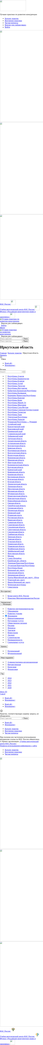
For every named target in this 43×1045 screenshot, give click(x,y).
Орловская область (15, 508)
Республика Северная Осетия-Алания (23, 410)
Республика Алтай (15, 383)
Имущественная (14, 665)
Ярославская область (16, 554)
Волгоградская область (17, 453)
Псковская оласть (15, 515)
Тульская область (15, 542)
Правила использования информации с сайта (18, 746)
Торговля (11, 630)
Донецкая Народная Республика (21, 563)
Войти (3, 325)
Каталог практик (15, 353)
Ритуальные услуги (16, 621)
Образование (13, 611)
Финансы (11, 628)
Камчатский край (15, 470)
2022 (9, 683)
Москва (11, 556)
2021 (9, 685)
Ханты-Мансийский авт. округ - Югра (23, 577)
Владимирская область (17, 450)
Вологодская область (16, 455)
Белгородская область (16, 446)
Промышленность (15, 640)
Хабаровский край (15, 436)
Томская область (14, 539)
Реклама (11, 625)
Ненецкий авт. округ (16, 570)
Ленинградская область (17, 484)
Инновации (12, 616)
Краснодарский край (16, 427)
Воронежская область (16, 458)
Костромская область (16, 477)
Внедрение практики (13, 731)
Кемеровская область (16, 472)
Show (3, 692)
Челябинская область (16, 549)
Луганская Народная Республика (21, 565)
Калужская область (15, 467)
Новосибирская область (17, 501)
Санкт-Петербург (15, 558)
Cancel (2, 694)
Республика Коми (15, 400)
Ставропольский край (17, 434)
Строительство (14, 637)
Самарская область (15, 522)
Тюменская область (15, 544)
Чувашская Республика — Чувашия (22, 422)
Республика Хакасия (16, 419)
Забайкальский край (16, 551)
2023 (9, 680)
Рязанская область (15, 520)
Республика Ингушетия (17, 388)
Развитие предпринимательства (21, 609)
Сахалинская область (16, 527)
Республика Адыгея (16, 376)
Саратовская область (16, 525)
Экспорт (11, 635)
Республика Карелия (16, 398)
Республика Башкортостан (18, 379)
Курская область (14, 482)
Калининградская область (18, 465)
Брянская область (15, 448)
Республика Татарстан (17, 412)
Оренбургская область (17, 506)
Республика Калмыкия (17, 393)
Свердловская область (17, 530)
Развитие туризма (15, 614)
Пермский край (14, 513)
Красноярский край (16, 429)
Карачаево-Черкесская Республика (22, 395)
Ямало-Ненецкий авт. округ (19, 582)
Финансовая (13, 669)
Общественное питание (17, 623)
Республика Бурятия (16, 381)
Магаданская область (16, 489)
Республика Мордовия (17, 405)
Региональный (14, 651)
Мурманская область (16, 494)
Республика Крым (15, 568)
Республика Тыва (15, 415)
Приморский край (15, 431)
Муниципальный (15, 653)
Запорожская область (16, 575)
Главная (3, 353)
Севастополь (13, 587)
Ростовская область (15, 518)
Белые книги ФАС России (18, 596)
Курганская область (16, 479)
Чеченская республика (17, 585)
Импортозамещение (16, 618)
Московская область (16, 491)
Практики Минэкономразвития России (24, 598)
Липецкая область (15, 486)
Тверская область (15, 537)
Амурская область (15, 439)
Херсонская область (16, 573)
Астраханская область (17, 443)
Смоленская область (16, 532)
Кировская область (15, 474)
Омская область (14, 503)
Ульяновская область (16, 546)
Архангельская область (17, 441)
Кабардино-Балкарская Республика (22, 391)
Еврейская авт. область (17, 561)
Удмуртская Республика (17, 417)
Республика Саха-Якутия (18, 407)
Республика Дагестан (16, 386)
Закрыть (3, 355)
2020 (9, 688)
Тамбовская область (16, 534)
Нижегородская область (17, 496)
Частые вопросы (11, 733)
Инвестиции (13, 633)
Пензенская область (16, 510)
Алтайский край (14, 424)
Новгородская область (17, 498)
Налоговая (12, 667)
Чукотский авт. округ (16, 580)
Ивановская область (16, 460)
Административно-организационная (23, 662)
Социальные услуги (16, 642)
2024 (9, 678)
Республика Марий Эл (17, 403)
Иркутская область (15, 462)
